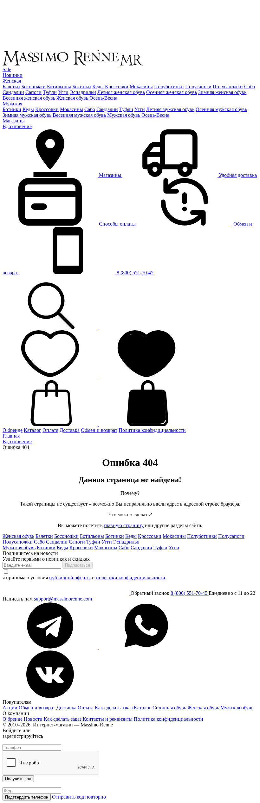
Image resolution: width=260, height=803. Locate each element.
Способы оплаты (117, 224)
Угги (63, 92)
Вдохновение (17, 126)
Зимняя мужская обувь (27, 115)
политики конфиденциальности (130, 577)
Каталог (32, 430)
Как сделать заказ (114, 707)
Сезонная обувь (169, 707)
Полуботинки (169, 86)
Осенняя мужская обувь (221, 109)
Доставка (70, 430)
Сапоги (33, 92)
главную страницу (124, 525)
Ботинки (81, 86)
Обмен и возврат (99, 430)
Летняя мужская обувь (170, 109)
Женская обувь (18, 536)
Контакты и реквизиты (108, 719)
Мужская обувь (19, 547)
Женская (12, 81)
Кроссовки (116, 86)
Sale (7, 69)
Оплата (50, 430)
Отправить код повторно (79, 797)
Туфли (50, 92)
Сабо (249, 86)
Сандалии (13, 92)
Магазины (14, 120)
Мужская (12, 103)
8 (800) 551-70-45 (134, 272)
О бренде (13, 430)
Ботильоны (59, 86)
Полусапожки (228, 86)
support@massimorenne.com (63, 598)
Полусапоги (198, 86)
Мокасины (141, 86)
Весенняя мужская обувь (79, 115)
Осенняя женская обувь (171, 92)
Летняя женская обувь (121, 92)
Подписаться (77, 565)
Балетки (11, 86)
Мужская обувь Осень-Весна (138, 115)
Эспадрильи (83, 92)
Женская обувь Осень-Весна (86, 98)
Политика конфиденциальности (168, 719)
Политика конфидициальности (152, 430)
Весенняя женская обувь (29, 98)
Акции (10, 707)
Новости (33, 719)
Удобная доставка (237, 175)
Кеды (98, 86)
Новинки (13, 75)
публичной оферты (70, 577)
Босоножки (33, 86)
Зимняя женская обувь (222, 92)
